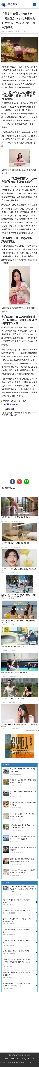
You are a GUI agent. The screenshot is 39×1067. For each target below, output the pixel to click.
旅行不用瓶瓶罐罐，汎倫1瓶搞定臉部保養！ (16, 543)
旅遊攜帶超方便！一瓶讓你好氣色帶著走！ (15, 517)
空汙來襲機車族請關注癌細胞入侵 (12, 646)
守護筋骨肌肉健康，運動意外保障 (12, 698)
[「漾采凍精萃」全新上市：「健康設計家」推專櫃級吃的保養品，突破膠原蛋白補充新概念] (12, 481)
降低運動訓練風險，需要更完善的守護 (14, 672)
